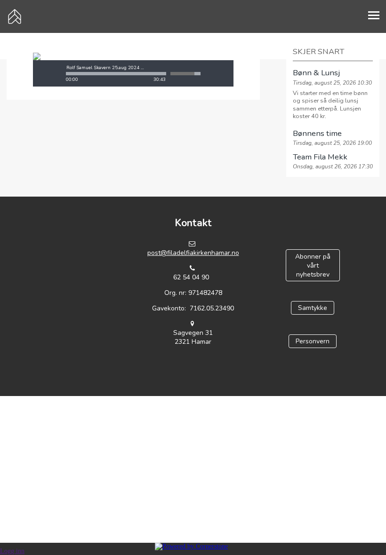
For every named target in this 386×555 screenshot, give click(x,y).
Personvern (313, 341)
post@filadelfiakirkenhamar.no (193, 252)
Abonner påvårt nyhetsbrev (312, 265)
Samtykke (312, 307)
